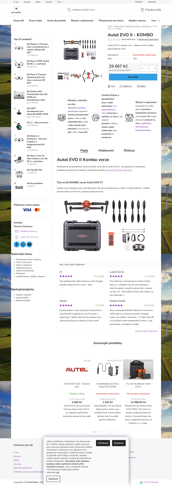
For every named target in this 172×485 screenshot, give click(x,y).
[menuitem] (18, 20)
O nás (16, 2)
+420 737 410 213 (29, 237)
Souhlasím (119, 443)
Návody (27, 2)
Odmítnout (103, 443)
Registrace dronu (24, 267)
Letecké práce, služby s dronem (30, 276)
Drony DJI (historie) (25, 270)
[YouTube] (29, 244)
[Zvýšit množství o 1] (155, 68)
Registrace (152, 2)
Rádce (38, 2)
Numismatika (22, 297)
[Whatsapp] (23, 244)
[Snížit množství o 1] (142, 68)
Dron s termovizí (23, 262)
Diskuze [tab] (129, 150)
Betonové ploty (23, 300)
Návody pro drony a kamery (28, 259)
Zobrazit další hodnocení (146, 331)
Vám (109, 109)
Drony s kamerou (24, 265)
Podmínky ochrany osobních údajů (29, 471)
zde (57, 472)
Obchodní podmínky (23, 467)
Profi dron (20, 273)
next (156, 394)
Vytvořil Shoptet (151, 482)
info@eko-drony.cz (28, 231)
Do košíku (133, 77)
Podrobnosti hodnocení (148, 39)
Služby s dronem (23, 294)
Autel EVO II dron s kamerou (119, 170)
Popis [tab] (84, 150)
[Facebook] (17, 244)
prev (59, 394)
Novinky (49, 2)
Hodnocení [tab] (106, 150)
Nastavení (53, 478)
